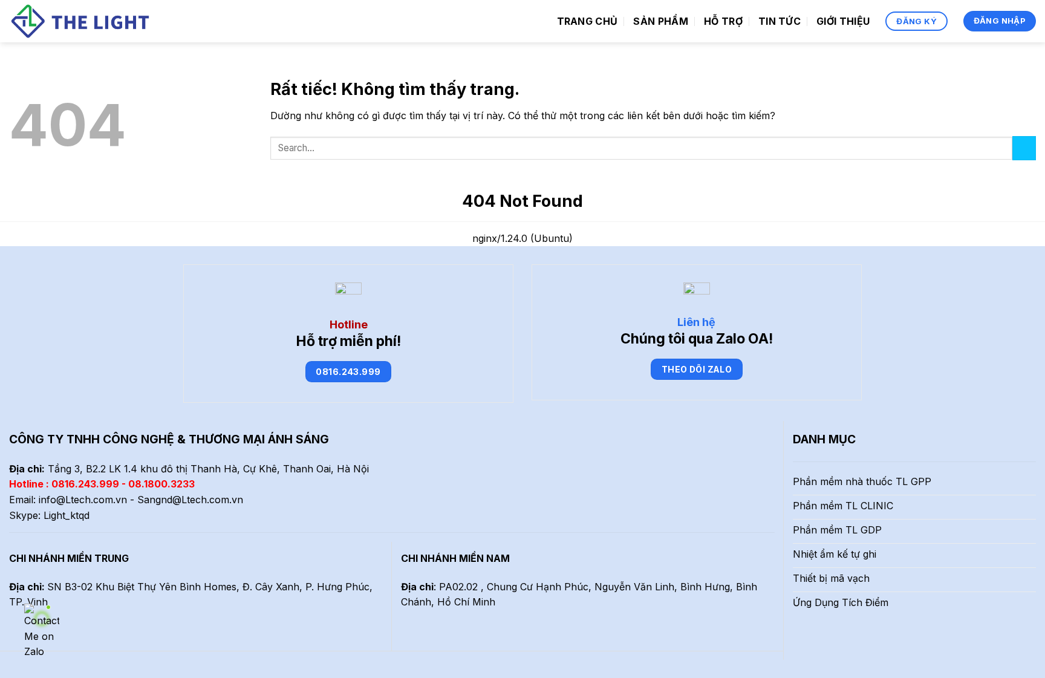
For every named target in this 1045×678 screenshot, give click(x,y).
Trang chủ (587, 21)
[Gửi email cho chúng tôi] (60, 633)
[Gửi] (1024, 148)
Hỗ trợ (723, 21)
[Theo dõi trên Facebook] (16, 633)
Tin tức (779, 21)
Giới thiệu (843, 21)
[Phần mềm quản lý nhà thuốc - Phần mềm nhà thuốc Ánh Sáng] (82, 21)
